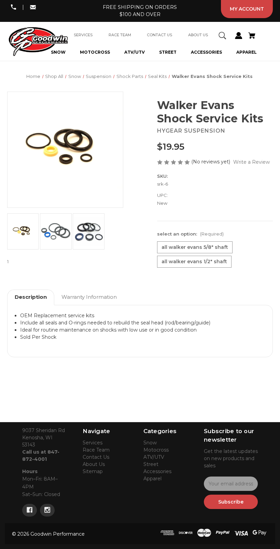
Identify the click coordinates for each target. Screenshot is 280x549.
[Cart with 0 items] (252, 36)
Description (31, 297)
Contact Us (96, 457)
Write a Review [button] (251, 162)
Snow (150, 443)
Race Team (96, 450)
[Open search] (222, 36)
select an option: (190, 234)
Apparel (246, 52)
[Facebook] (29, 510)
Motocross (95, 52)
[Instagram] (47, 510)
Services (92, 443)
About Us (94, 464)
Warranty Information (89, 297)
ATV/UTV (134, 52)
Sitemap (93, 471)
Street (168, 52)
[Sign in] (238, 36)
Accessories (206, 52)
